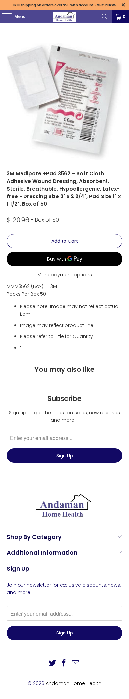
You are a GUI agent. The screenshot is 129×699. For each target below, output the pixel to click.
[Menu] (3, 16)
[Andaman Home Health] (64, 16)
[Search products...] (104, 16)
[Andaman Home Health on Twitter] (52, 663)
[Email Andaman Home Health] (76, 663)
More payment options (64, 274)
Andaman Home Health (73, 683)
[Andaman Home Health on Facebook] (64, 663)
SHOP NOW (106, 5)
